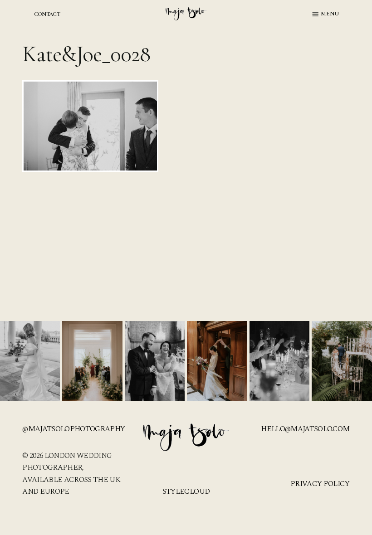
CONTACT (47, 14)
